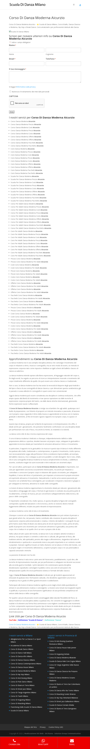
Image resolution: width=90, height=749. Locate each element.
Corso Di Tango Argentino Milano (23, 692)
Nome (11, 54)
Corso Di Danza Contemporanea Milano (26, 663)
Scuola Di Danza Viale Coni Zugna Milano (65, 661)
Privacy (43, 727)
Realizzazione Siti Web (33, 733)
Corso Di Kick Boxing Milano (21, 678)
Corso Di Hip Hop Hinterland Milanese (63, 698)
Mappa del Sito (30, 727)
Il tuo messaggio (17, 69)
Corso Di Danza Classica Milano (23, 660)
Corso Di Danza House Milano (22, 667)
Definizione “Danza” (53, 620)
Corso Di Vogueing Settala (59, 654)
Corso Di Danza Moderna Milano (23, 671)
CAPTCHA (13, 96)
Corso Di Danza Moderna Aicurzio (22, 624)
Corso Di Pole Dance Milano (21, 682)
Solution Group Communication (67, 733)
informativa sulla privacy (26, 87)
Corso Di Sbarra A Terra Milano (22, 685)
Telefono (51, 59)
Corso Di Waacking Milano (21, 703)
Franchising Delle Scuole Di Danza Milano (26, 707)
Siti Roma (49, 733)
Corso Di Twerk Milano (19, 696)
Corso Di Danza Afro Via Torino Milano (64, 690)
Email (12, 59)
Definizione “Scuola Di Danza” (30, 620)
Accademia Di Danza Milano (21, 645)
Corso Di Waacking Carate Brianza (62, 694)
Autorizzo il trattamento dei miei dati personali (30, 91)
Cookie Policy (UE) (56, 727)
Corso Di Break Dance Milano (22, 649)
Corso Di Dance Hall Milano (21, 653)
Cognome (49, 54)
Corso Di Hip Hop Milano (20, 674)
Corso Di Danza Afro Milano (21, 656)
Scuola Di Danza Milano (20, 710)
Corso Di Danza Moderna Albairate (62, 657)
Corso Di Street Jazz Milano (21, 689)
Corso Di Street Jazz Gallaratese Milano (64, 701)
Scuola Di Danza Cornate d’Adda (61, 705)
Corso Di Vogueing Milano (20, 700)
